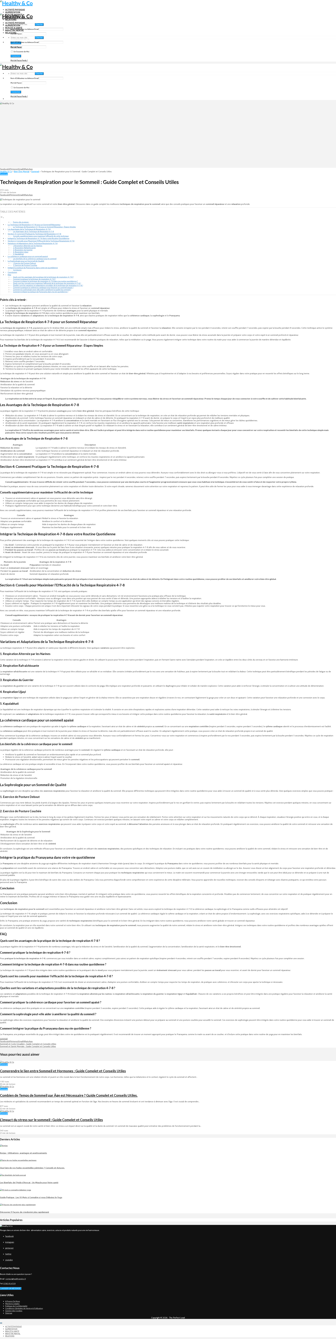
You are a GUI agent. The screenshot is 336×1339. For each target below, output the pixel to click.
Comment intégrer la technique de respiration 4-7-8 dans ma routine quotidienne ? (45, 281)
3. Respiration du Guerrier (23, 250)
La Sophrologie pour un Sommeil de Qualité (26, 261)
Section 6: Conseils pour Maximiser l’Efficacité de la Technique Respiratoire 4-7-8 (41, 241)
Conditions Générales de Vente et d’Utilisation (24, 1308)
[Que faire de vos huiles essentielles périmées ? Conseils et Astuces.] (18, 1160)
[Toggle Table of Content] (2, 217)
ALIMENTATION (12, 12)
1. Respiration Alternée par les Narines (27, 246)
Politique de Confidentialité (16, 1306)
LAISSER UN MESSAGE (10, 1288)
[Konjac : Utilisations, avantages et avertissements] (4, 1145)
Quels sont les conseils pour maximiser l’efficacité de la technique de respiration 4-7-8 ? (47, 283)
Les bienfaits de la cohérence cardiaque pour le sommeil (34, 259)
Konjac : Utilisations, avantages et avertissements (23, 1153)
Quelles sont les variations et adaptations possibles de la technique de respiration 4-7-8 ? (48, 285)
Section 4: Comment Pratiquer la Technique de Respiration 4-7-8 (34, 234)
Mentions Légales (12, 1303)
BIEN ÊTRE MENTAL (14, 30)
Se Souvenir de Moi (21, 51)
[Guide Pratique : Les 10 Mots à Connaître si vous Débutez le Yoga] (15, 1190)
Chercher (39, 24)
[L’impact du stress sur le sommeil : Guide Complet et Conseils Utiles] (7, 1111)
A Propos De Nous (12, 1301)
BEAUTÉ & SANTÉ (13, 28)
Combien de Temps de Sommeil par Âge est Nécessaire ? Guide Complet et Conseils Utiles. (69, 1095)
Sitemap (8, 1313)
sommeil (4, 1039)
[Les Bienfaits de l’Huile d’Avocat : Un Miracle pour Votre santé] (13, 1175)
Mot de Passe (16, 47)
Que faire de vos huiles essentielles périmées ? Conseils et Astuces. (32, 1168)
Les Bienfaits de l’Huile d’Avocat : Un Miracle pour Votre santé (29, 1182)
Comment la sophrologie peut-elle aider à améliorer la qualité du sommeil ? (42, 290)
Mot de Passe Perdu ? (19, 60)
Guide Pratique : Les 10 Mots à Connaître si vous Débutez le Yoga (31, 1197)
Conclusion (17, 270)
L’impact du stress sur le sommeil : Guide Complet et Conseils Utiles (51, 1120)
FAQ (9, 275)
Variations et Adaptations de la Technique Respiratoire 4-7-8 (32, 243)
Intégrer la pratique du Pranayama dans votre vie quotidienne (33, 268)
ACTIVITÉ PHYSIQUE (15, 9)
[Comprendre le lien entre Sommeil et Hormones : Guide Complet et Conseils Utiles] (7, 1062)
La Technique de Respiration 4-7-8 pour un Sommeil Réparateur (34, 224)
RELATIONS (10, 19)
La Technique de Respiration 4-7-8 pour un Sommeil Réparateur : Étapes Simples (44, 227)
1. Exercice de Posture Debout (24, 263)
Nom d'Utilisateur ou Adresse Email (24, 29)
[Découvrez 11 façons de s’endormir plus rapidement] (18, 1204)
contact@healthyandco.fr (16, 1279)
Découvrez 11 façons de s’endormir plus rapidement (24, 1212)
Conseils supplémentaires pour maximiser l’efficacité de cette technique (41, 236)
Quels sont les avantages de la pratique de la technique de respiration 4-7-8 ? (43, 277)
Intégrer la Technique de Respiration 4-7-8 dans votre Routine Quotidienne (38, 238)
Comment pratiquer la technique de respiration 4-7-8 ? (34, 279)
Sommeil (4, 174)
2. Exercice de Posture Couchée (25, 265)
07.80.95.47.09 (9, 1283)
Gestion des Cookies (13, 1311)
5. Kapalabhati (18, 254)
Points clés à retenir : (21, 222)
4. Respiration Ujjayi (20, 252)
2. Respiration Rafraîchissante (24, 248)
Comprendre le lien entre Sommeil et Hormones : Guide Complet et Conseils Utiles (63, 1071)
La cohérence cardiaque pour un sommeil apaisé (28, 256)
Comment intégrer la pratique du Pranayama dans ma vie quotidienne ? (40, 292)
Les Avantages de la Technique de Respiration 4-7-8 (29, 229)
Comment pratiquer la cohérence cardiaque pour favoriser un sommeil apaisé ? (43, 287)
